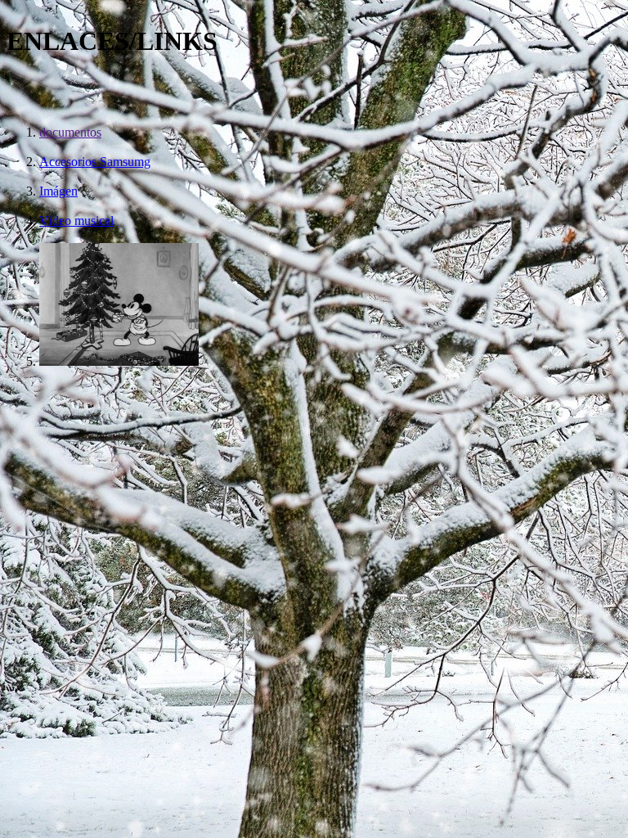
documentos (70, 132)
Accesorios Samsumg (94, 162)
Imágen (58, 191)
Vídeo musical (76, 221)
